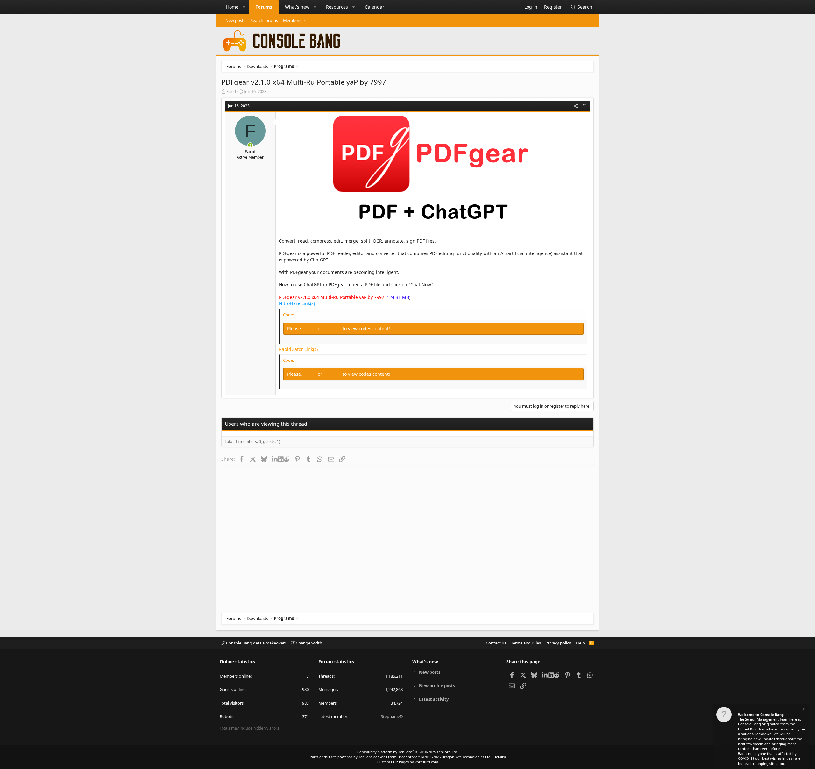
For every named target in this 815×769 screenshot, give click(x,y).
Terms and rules (526, 643)
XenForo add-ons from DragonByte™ (389, 756)
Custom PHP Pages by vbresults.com (407, 761)
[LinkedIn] (274, 458)
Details (499, 756)
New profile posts (437, 685)
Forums (263, 7)
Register (333, 328)
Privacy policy (558, 643)
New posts (235, 20)
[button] (244, 7)
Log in (310, 328)
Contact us (496, 643)
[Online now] (250, 145)
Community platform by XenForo (407, 752)
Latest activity (434, 699)
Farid (231, 91)
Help (580, 643)
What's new (297, 7)
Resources (337, 7)
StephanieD (392, 716)
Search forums (264, 20)
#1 (584, 106)
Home (232, 7)
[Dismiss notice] (803, 710)
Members (292, 20)
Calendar (374, 7)
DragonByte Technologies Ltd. (467, 756)
